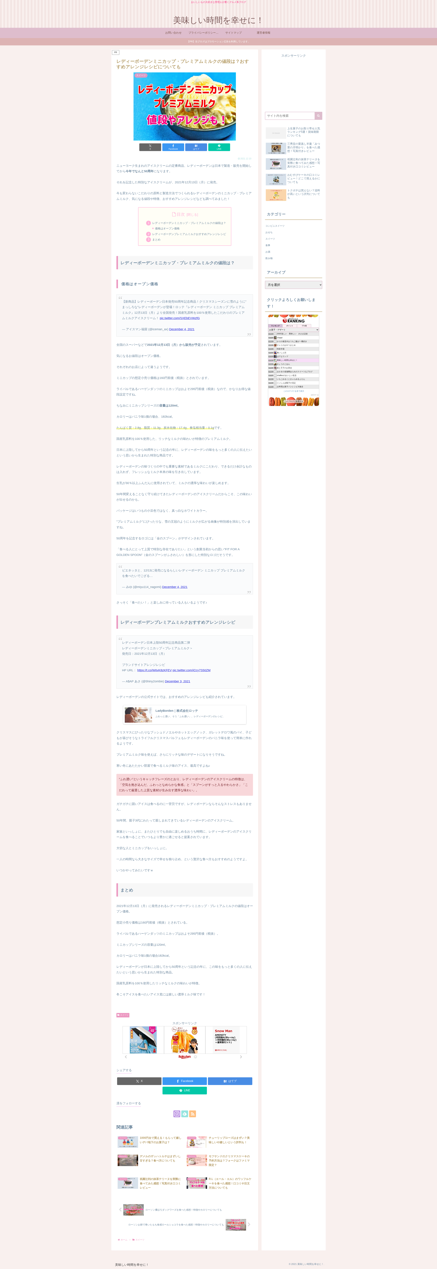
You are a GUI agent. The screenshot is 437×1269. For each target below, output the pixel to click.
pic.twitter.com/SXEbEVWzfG (180, 318)
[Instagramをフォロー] (176, 1113)
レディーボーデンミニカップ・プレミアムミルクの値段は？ (189, 222)
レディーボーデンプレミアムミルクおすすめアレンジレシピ (189, 234)
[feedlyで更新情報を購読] (184, 1113)
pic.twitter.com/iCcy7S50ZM (191, 670)
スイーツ (124, 1015)
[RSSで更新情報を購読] (192, 1113)
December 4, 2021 (181, 329)
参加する (314, 395)
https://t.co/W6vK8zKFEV (154, 670)
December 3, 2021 (177, 681)
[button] (318, 116)
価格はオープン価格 (167, 228)
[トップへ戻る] (431, 1263)
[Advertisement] (293, 82)
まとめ (156, 239)
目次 (181, 214)
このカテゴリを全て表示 (293, 391)
